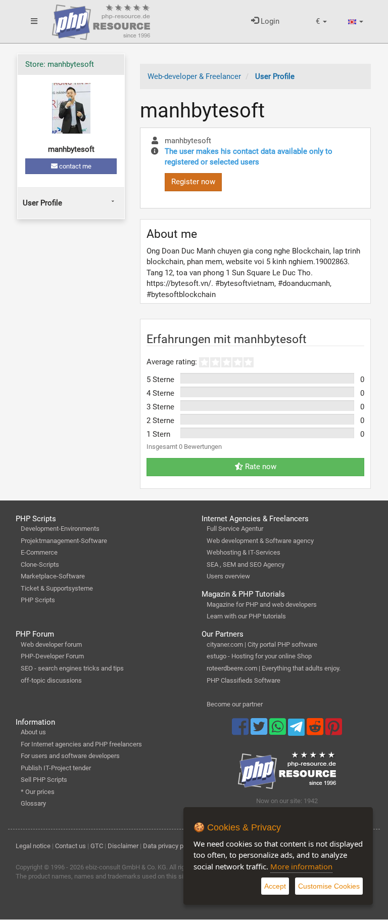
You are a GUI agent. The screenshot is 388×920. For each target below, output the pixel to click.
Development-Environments (60, 528)
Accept (275, 886)
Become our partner (235, 704)
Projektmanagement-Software (64, 541)
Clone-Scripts (40, 564)
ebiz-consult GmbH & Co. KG (125, 867)
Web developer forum (51, 644)
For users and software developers (70, 756)
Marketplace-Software (53, 576)
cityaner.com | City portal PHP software (262, 644)
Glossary (33, 803)
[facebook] (241, 731)
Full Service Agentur (235, 528)
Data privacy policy (170, 846)
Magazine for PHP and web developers (262, 604)
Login (269, 21)
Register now (193, 181)
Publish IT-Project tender (56, 768)
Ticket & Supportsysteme (57, 588)
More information (301, 866)
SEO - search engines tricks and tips (72, 668)
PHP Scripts (38, 600)
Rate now (259, 466)
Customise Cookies (329, 886)
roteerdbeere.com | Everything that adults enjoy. (274, 668)
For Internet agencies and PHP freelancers (81, 744)
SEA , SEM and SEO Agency (245, 564)
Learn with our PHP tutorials (246, 616)
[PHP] (101, 20)
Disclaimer (123, 846)
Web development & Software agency (260, 541)
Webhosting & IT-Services (243, 552)
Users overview (228, 576)
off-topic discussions (51, 680)
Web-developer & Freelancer (194, 76)
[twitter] (260, 731)
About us (33, 732)
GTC (96, 846)
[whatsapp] (278, 731)
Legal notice (33, 846)
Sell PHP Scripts (44, 779)
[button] (321, 21)
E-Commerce (39, 552)
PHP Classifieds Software (243, 680)
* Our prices (38, 792)
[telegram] (297, 729)
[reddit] (316, 731)
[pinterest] (333, 731)
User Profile (42, 202)
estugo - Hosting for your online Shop (259, 656)
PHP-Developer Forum (52, 656)
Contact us (70, 846)
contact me (74, 166)
